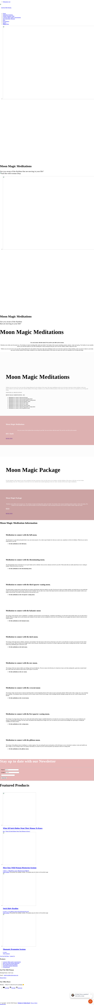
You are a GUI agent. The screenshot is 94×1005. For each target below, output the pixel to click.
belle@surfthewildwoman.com (11, 975)
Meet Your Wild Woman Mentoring (11, 963)
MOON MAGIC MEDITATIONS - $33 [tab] (15, 395)
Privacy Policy (34, 1003)
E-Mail (3, 772)
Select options (6, 872)
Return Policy (3, 977)
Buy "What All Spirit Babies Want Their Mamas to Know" (16, 831)
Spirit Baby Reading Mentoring (10, 965)
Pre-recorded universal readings (10, 964)
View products (6, 953)
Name (3, 769)
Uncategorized (6, 967)
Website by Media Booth (24, 1003)
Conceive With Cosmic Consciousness (12, 962)
